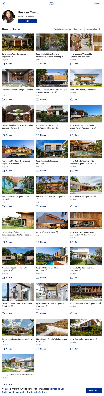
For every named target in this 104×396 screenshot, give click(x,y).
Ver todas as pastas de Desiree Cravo (68, 29)
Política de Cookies (36, 392)
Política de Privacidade (13, 392)
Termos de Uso (57, 388)
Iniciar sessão (96, 3)
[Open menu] (3, 3)
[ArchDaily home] (52, 3)
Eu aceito (94, 390)
